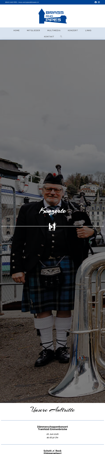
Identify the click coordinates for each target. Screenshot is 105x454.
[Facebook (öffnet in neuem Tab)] (95, 2)
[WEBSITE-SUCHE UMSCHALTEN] (61, 37)
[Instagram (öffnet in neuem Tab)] (98, 2)
